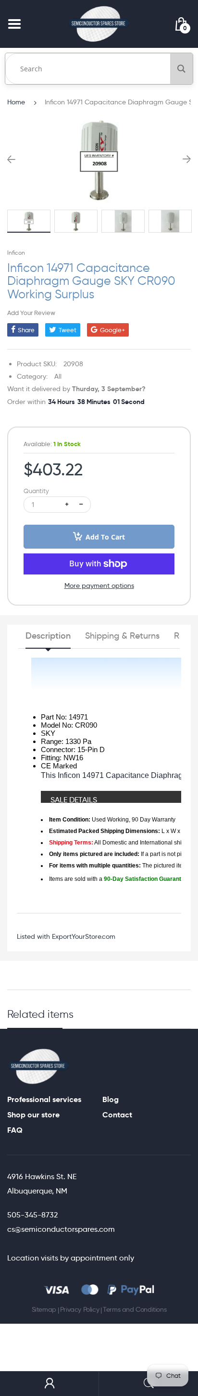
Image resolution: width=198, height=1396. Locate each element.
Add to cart (105, 536)
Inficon (16, 252)
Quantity (36, 491)
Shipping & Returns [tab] (122, 635)
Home (16, 102)
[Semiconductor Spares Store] (99, 23)
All (58, 376)
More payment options (99, 585)
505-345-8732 (32, 1214)
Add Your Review (31, 312)
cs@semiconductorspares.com (61, 1229)
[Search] (181, 68)
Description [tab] (48, 635)
